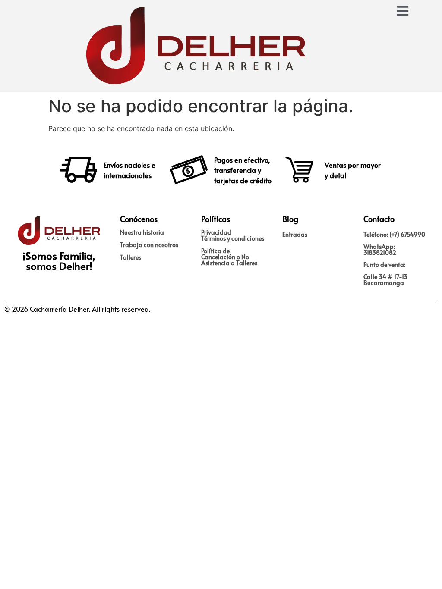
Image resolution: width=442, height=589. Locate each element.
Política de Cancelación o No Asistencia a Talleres (229, 257)
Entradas (294, 234)
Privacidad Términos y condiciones (232, 235)
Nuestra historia (142, 232)
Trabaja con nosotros (149, 245)
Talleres (130, 257)
